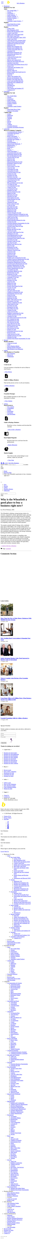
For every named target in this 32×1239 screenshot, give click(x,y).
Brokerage (13, 1121)
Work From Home (12, 151)
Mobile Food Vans (15, 1086)
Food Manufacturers (16, 1077)
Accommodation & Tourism (14, 132)
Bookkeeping (14, 1119)
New (5, 484)
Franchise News (11, 1221)
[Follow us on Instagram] (8, 823)
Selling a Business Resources (14, 1219)
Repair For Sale (11, 332)
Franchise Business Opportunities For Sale (18, 223)
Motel (12, 992)
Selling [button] (6, 350)
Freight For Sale (11, 253)
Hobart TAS (10, 66)
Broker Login (10, 1200)
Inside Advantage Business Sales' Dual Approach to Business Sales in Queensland (15, 659)
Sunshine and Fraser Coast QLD (22, 903)
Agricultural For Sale (12, 169)
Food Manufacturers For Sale (14, 235)
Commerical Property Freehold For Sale (17, 214)
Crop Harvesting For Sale (14, 172)
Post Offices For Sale (12, 308)
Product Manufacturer (16, 1113)
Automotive (10, 135)
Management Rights (16, 993)
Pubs (12, 1088)
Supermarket (14, 1091)
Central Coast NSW (12, 33)
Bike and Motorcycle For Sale (15, 182)
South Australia (11, 15)
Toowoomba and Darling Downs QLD (17, 64)
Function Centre (15, 1083)
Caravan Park (14, 989)
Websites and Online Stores (18, 1188)
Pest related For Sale (12, 326)
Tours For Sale (11, 168)
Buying (6, 486)
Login (8, 344)
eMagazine (7, 490)
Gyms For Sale (11, 205)
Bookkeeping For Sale (13, 272)
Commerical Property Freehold (19, 1052)
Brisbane (9, 117)
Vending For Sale (11, 310)
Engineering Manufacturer (17, 1107)
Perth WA (9, 75)
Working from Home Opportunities (20, 1189)
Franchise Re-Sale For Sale (14, 224)
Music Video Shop (15, 1148)
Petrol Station (14, 1032)
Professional (10, 147)
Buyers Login (7, 770)
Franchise (10, 141)
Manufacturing (11, 145)
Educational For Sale (12, 218)
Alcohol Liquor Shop (16, 1068)
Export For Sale (11, 251)
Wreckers (13, 1031)
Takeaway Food (15, 1092)
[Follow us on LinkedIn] (8, 826)
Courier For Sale (11, 187)
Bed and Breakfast (15, 987)
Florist (12, 1143)
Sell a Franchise (11, 1204)
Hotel (12, 990)
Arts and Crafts (14, 1139)
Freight (12, 1097)
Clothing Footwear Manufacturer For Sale (18, 259)
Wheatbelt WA (11, 85)
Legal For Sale (11, 281)
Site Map (6, 819)
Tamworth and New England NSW (16, 40)
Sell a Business (21, 3)
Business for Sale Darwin (10, 760)
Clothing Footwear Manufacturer (19, 1104)
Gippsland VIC (11, 51)
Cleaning (13, 1166)
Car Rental (13, 1023)
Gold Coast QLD (11, 58)
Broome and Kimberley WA (14, 78)
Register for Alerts (8, 776)
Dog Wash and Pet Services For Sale (16, 317)
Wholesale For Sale (12, 256)
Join (10, 463)
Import (12, 1098)
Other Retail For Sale (12, 304)
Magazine (9, 1215)
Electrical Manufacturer (17, 1106)
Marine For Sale (11, 193)
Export (12, 1095)
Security (13, 1134)
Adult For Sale (11, 289)
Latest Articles (11, 1216)
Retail (9, 148)
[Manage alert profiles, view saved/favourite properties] (1, 463)
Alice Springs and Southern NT (15, 88)
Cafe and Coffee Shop (16, 1074)
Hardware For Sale (12, 298)
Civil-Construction (15, 1122)
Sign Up (6, 851)
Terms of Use (7, 816)
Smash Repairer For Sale (13, 199)
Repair (12, 1182)
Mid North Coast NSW (13, 36)
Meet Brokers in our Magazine (15, 349)
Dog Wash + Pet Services (17, 1167)
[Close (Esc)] (1, 1236)
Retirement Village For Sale (14, 163)
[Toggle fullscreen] (4, 1236)
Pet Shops (13, 1154)
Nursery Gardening (16, 1151)
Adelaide (9, 118)
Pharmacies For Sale (12, 307)
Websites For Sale (11, 337)
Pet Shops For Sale (12, 305)
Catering (13, 1073)
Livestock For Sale (12, 175)
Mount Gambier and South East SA (16, 72)
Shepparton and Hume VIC (14, 54)
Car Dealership (14, 1020)
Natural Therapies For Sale (14, 212)
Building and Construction (17, 1103)
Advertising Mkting (16, 1118)
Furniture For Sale (12, 296)
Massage (13, 1046)
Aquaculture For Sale (12, 170)
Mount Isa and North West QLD (15, 61)
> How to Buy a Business (14, 429)
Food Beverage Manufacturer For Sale (17, 263)
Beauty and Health (12, 136)
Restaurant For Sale (12, 247)
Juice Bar (13, 1085)
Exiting (9, 409)
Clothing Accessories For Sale (15, 292)
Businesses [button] (7, 6)
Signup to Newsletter (12, 25)
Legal (12, 1128)
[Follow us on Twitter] (8, 825)
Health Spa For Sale (12, 208)
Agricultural (14, 1002)
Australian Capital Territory (14, 21)
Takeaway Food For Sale (13, 250)
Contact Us (7, 797)
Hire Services (14, 1172)
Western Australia (12, 16)
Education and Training (13, 139)
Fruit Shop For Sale (12, 239)
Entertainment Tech (16, 1142)
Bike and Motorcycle (16, 1017)
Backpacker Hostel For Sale (14, 154)
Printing (13, 1131)
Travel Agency (14, 998)
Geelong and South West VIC (15, 49)
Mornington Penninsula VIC (14, 52)
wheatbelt (8, 548)
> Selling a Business (9, 385)
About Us (6, 795)
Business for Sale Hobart (10, 762)
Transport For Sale (12, 202)
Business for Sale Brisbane (11, 756)
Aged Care (13, 1161)
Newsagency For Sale (13, 301)
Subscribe (3, 742)
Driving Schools (15, 1026)
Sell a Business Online (10, 785)
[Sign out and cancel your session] (3, 463)
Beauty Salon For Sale (13, 203)
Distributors (14, 1076)
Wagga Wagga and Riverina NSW (16, 42)
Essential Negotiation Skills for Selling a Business (14, 718)
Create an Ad (10, 1209)
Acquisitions (10, 408)
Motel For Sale (11, 160)
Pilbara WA (10, 84)
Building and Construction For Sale (16, 257)
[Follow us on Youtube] (8, 828)
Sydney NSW (10, 28)
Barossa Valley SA (12, 70)
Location (26, 464)
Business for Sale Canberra (11, 763)
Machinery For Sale (12, 176)
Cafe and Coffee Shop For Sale (15, 232)
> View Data (10, 460)
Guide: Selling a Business (14, 1206)
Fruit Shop (13, 1082)
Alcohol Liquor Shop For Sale (15, 226)
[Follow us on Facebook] (8, 822)
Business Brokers (8, 489)
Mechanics (13, 1029)
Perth (8, 120)
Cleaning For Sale (12, 316)
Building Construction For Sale (15, 313)
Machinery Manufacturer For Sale (16, 266)
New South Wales (12, 10)
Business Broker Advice (13, 1222)
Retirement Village (15, 995)
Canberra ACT (11, 90)
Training (13, 1061)
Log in (2, 851)
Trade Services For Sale (13, 334)
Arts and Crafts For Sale (13, 290)
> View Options (8, 401)
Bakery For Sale (11, 227)
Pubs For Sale (10, 245)
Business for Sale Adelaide (11, 757)
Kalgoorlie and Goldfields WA (15, 82)
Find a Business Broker (13, 346)
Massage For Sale (11, 209)
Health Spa (13, 1044)
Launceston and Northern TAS (15, 67)
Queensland (10, 13)
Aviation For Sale (11, 181)
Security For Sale (11, 287)
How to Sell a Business (10, 784)
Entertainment (14, 1170)
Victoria (9, 12)
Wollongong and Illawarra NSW (15, 43)
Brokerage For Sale (12, 274)
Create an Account (12, 343)
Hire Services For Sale (13, 322)
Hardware (13, 1146)
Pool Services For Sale (13, 328)
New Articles (10, 406)
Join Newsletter (11, 414)
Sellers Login (7, 782)
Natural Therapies (15, 1049)
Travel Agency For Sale (13, 166)
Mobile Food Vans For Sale (14, 244)
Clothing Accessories (16, 1140)
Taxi (12, 1035)
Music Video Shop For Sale (14, 299)
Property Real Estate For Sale (14, 286)
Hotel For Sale (11, 159)
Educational (14, 1058)
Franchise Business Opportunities (19, 1064)
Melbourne (10, 115)
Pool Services (14, 1178)
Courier (12, 1022)
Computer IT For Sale (13, 277)
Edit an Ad (10, 355)
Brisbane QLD (11, 55)
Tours (12, 999)
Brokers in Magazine (12, 1195)
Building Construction (16, 1163)
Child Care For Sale (12, 217)
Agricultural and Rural (13, 133)
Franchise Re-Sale (15, 1065)
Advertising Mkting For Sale (14, 271)
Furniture (13, 1145)
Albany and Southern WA (14, 76)
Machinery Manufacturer (17, 1112)
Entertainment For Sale (13, 320)
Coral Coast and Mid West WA (15, 81)
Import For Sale (11, 254)
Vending (13, 1158)
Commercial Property (13, 138)
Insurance (13, 1127)
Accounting (14, 1116)
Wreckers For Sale (12, 196)
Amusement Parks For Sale (14, 153)
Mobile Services (15, 1175)
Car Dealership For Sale (13, 185)
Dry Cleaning (14, 1169)
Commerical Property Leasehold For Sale (18, 215)
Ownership (10, 412)
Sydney (9, 114)
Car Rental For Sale (12, 188)
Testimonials (10, 356)
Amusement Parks (15, 984)
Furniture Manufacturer (17, 1110)
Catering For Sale (11, 230)
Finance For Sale (11, 278)
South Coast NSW (12, 39)
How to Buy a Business (10, 771)
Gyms (12, 1041)
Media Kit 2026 (8, 788)
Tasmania (9, 19)
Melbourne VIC (11, 45)
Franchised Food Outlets (17, 1080)
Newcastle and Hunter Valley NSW (16, 37)
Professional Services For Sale (15, 331)
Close (2, 839)
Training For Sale (11, 221)
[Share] (3, 1236)
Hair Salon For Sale (12, 206)
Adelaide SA (10, 69)
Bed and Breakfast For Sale (14, 156)
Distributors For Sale (12, 233)
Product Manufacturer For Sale (15, 268)
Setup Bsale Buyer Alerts (13, 24)
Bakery (12, 1070)
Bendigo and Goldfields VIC (14, 48)
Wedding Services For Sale (14, 335)
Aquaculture (14, 1004)
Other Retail (14, 1152)
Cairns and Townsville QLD (21, 894)
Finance (13, 1125)
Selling (6, 487)
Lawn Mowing (14, 1173)
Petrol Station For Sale (13, 197)
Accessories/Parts (15, 1013)
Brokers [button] (6, 340)
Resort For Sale (11, 165)
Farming (13, 1007)
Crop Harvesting (15, 1005)
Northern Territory (12, 18)
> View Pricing (8, 372)
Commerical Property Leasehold (19, 1053)
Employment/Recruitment (17, 1059)
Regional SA (10, 73)
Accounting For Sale (12, 269)
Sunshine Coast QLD (12, 63)
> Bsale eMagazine (12, 445)
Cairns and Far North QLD (14, 57)
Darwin (9, 121)
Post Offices (14, 1157)
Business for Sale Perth (10, 759)
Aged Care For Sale (12, 311)
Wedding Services (15, 1185)
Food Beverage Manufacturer (18, 1109)
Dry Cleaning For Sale (13, 319)
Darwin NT (10, 87)
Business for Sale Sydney (10, 753)
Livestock (13, 1008)
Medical (13, 1047)
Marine (12, 1028)
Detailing (13, 1025)
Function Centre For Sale (13, 241)
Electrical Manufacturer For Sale (15, 260)
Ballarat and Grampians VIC (14, 46)
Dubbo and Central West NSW (15, 34)
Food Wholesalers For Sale (14, 236)
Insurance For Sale (12, 280)
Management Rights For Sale (14, 162)
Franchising (10, 411)
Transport (13, 1037)
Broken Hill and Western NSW (15, 31)
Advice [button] (6, 403)
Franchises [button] (6, 91)
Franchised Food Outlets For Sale (16, 238)
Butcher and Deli (15, 1071)
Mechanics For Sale (12, 194)
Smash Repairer (15, 1034)
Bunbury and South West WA (15, 79)
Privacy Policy (7, 817)
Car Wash (13, 1019)
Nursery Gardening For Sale (14, 302)
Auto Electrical (14, 1014)
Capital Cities (10, 960)
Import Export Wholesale (14, 144)
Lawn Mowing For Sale (13, 323)
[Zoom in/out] (6, 1236)
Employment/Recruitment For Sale (16, 220)
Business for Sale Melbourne (11, 754)
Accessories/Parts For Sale (14, 178)
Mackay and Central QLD (14, 60)
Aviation (13, 1016)
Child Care (13, 1056)
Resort (12, 996)
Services (9, 150)
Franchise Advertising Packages (15, 127)
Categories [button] (6, 129)
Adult (12, 1137)
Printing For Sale (11, 284)
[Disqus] (16, 577)
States (8, 855)
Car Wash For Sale (12, 184)
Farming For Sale (11, 173)
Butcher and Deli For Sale (14, 229)
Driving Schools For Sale (13, 191)
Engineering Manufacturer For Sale (16, 262)
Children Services (15, 1164)
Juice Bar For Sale (12, 242)
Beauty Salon (14, 1040)
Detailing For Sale (12, 190)
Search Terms (4, 464)
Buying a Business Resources (15, 1218)
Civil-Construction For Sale (14, 275)
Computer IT (14, 1124)
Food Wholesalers (15, 1079)
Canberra (9, 124)
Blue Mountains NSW (13, 30)
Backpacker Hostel (15, 986)
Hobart (9, 123)
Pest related (13, 1176)
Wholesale (13, 1100)
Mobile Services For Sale (13, 325)
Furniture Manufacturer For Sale (15, 265)
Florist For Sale (11, 295)
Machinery (13, 1010)
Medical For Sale (11, 211)
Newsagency (14, 1149)
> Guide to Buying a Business (8, 546)
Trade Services (14, 1183)
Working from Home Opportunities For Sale (18, 338)
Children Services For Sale (14, 314)
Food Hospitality (11, 142)
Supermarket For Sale (12, 248)
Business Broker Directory (14, 347)
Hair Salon (13, 1043)
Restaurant (13, 1089)
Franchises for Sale (9, 774)
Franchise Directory (12, 126)
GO (2, 468)
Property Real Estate (16, 1133)
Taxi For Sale (10, 200)
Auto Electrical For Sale (13, 179)
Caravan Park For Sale (13, 157)
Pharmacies (13, 1155)
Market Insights (11, 1224)
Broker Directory (11, 1194)
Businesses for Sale (9, 773)
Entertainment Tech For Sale (14, 293)
